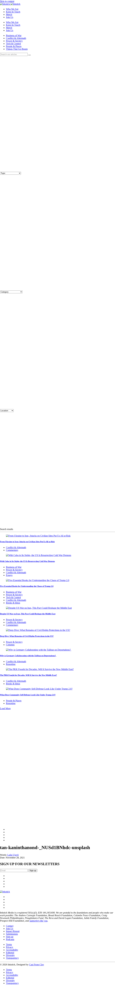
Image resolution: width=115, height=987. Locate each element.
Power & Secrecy (14, 41)
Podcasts (10, 939)
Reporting (10, 664)
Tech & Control (13, 43)
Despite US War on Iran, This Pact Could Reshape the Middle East (27, 614)
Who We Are (12, 9)
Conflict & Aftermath (16, 38)
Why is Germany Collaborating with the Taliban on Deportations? (28, 655)
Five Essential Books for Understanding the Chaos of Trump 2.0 (26, 586)
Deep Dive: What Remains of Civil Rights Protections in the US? (27, 636)
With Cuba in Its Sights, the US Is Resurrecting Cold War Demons (27, 561)
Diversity (10, 955)
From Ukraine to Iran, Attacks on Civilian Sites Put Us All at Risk (27, 541)
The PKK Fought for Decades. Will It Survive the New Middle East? (28, 675)
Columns (10, 644)
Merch (9, 14)
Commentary (12, 550)
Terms (9, 944)
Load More (5, 708)
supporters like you (38, 920)
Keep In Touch (13, 12)
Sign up (9, 936)
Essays (9, 575)
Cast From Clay (36, 964)
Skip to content (7, 1)
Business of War (13, 35)
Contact (9, 926)
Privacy (9, 947)
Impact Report (12, 931)
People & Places (13, 46)
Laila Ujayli (13, 855)
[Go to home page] (5, 891)
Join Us (9, 17)
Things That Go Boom (17, 49)
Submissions (12, 934)
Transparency (12, 958)
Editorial (10, 952)
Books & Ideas (13, 603)
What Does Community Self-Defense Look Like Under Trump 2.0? (28, 695)
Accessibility (12, 950)
